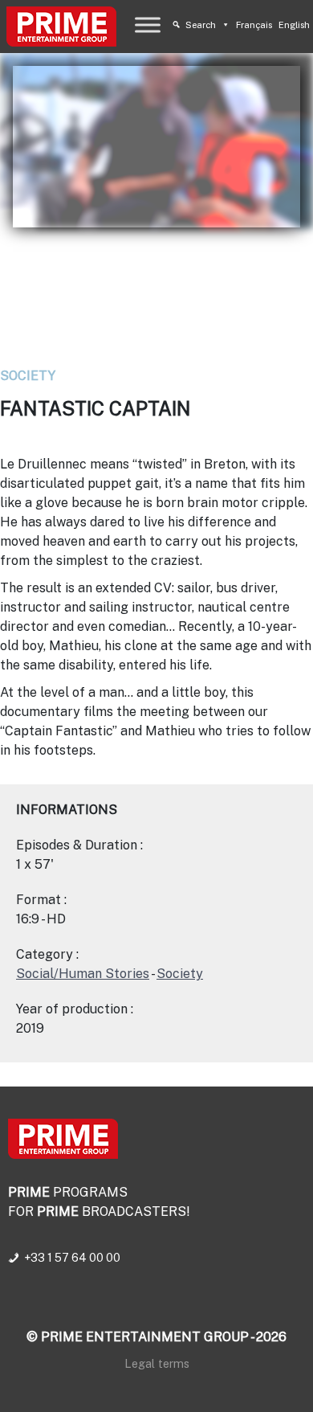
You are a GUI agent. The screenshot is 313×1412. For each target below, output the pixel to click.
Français (254, 25)
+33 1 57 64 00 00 (72, 1257)
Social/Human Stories (82, 973)
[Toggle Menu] (148, 24)
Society (27, 375)
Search (200, 25)
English (294, 25)
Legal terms (156, 1363)
